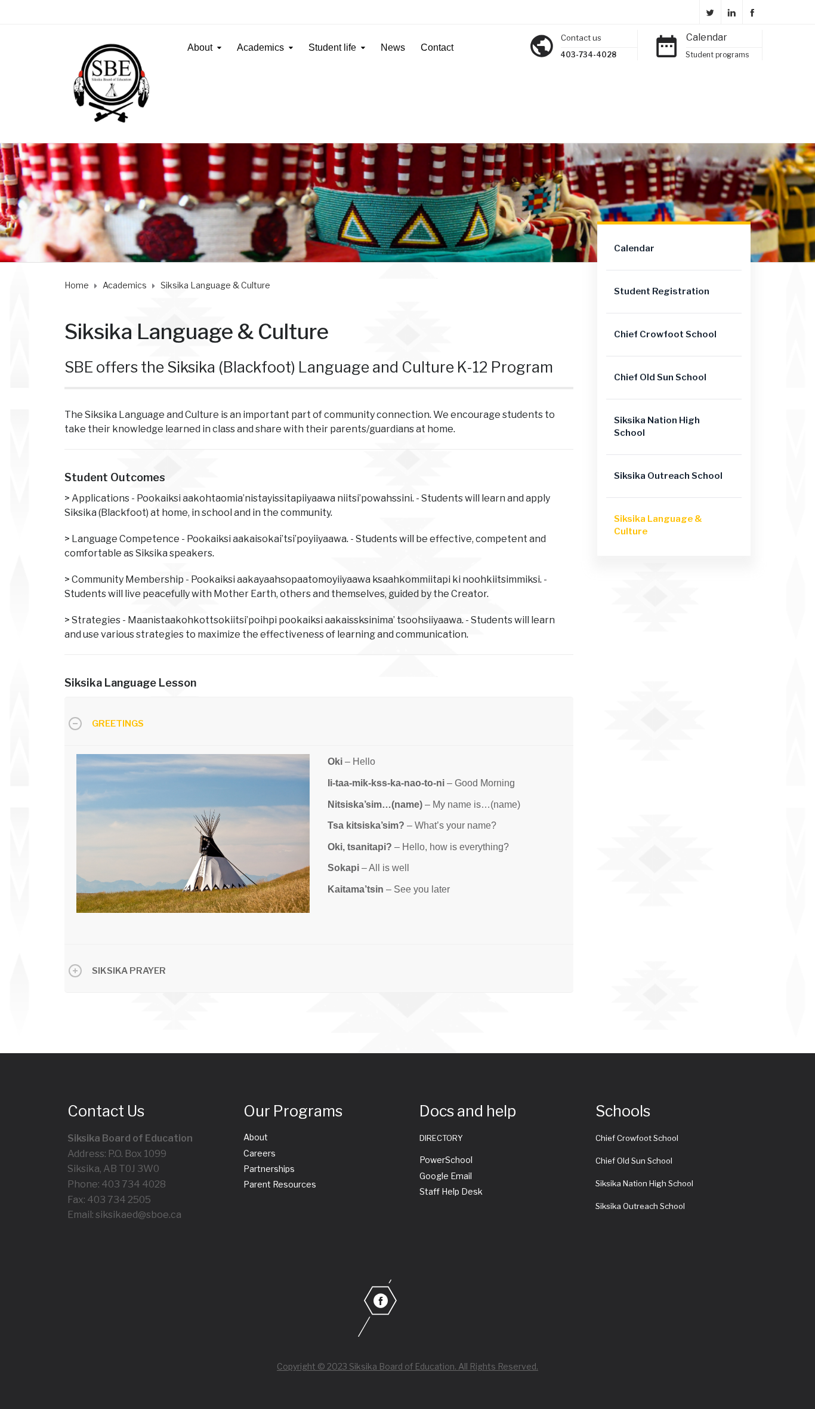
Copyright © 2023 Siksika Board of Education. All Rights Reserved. (407, 1366)
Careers (259, 1153)
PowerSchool (446, 1160)
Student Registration (661, 291)
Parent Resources (279, 1184)
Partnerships (269, 1169)
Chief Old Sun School (660, 377)
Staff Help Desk (451, 1191)
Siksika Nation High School (657, 426)
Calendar (706, 37)
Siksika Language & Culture (658, 525)
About (199, 47)
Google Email (445, 1176)
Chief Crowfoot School (665, 334)
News (393, 47)
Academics (260, 47)
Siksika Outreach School (668, 475)
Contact (437, 47)
